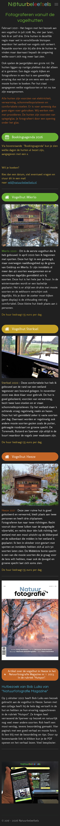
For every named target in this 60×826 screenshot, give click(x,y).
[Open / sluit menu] (56, 4)
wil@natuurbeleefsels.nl (22, 182)
